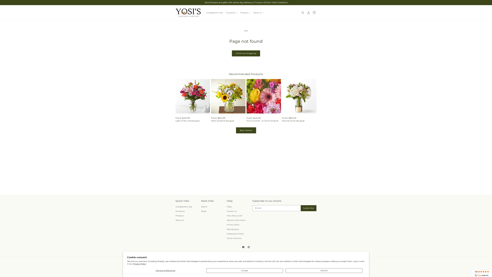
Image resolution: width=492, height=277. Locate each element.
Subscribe (308, 208)
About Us (180, 220)
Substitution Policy (235, 234)
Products (180, 216)
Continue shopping (246, 53)
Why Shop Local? (234, 216)
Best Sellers (246, 130)
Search (204, 207)
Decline (324, 270)
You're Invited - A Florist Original (262, 121)
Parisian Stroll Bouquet (293, 121)
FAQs (229, 207)
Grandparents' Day (184, 207)
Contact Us (232, 211)
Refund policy (233, 229)
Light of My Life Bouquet (188, 121)
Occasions (180, 211)
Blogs (203, 211)
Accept (244, 270)
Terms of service (234, 238)
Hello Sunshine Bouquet (222, 121)
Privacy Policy (139, 264)
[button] (231, 12)
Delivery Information (236, 220)
